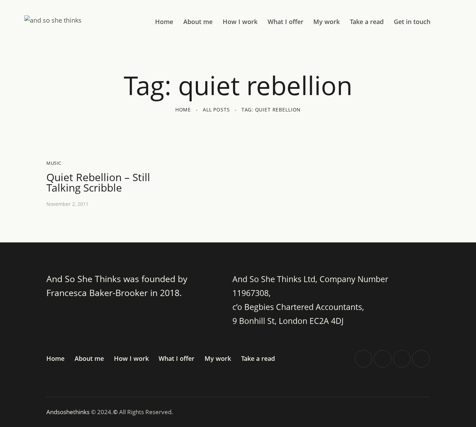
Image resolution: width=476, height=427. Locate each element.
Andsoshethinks (68, 412)
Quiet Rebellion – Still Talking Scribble (98, 182)
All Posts (216, 109)
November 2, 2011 (67, 204)
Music (53, 163)
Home (183, 109)
